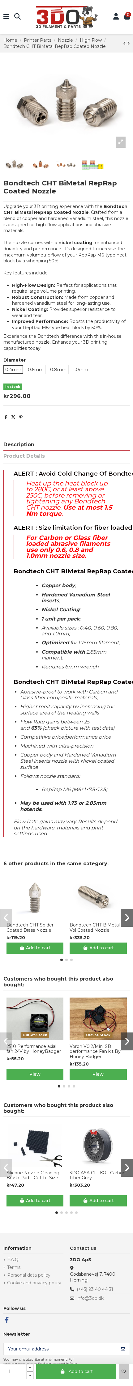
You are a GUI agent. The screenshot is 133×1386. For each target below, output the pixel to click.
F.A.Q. (13, 1259)
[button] (61, 960)
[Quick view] (39, 917)
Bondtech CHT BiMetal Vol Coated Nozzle (95, 927)
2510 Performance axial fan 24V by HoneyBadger (33, 1049)
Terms (13, 1267)
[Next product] (128, 43)
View (35, 1074)
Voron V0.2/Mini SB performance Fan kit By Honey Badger (95, 1051)
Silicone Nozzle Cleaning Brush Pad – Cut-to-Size (32, 1175)
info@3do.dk (90, 1298)
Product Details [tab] (24, 456)
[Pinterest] (21, 417)
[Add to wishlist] (124, 1371)
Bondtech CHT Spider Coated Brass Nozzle (30, 927)
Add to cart (81, 1371)
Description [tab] (18, 444)
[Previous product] (125, 43)
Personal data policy (28, 1275)
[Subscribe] (123, 1349)
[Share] (6, 417)
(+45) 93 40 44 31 (95, 1289)
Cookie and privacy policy (34, 1283)
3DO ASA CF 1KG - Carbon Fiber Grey (98, 1175)
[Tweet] (13, 417)
